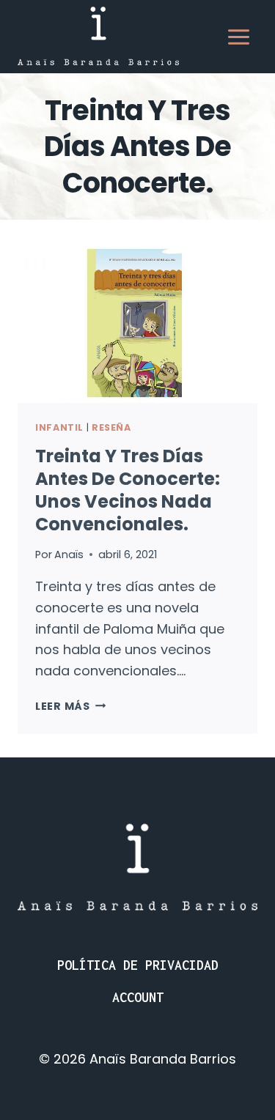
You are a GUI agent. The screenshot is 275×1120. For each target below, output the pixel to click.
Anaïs (69, 554)
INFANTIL (59, 427)
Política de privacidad (138, 965)
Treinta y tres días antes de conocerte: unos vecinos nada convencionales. (127, 490)
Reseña (111, 427)
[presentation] (137, 323)
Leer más (70, 706)
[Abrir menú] (238, 36)
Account (138, 997)
